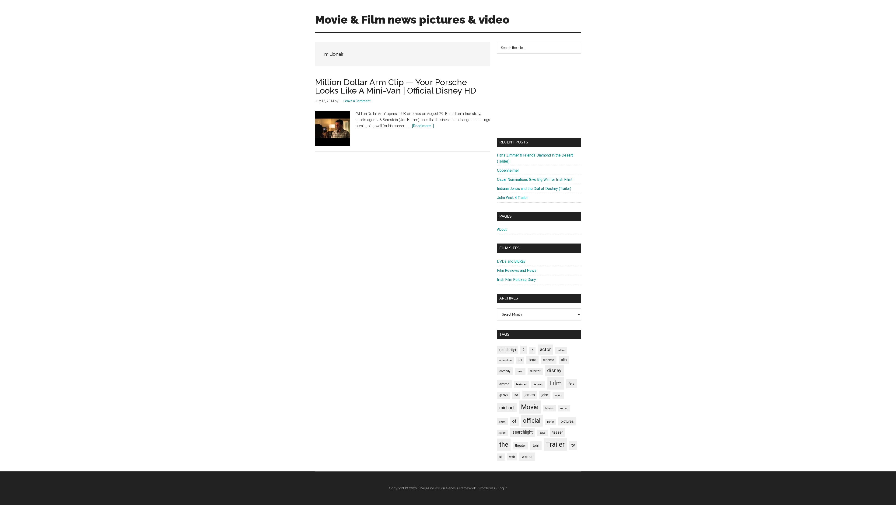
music (564, 408)
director (535, 371)
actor (545, 349)
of (514, 421)
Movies (549, 408)
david (520, 371)
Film (556, 383)
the (503, 444)
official (531, 420)
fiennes (538, 384)
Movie (530, 407)
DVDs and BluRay (511, 261)
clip (564, 360)
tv (573, 445)
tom (536, 445)
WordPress (486, 488)
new (502, 421)
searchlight (522, 432)
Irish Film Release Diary (516, 279)
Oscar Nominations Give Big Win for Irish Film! (534, 179)
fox (571, 383)
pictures (567, 421)
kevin (558, 395)
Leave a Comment (357, 101)
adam (561, 350)
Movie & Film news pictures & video (412, 19)
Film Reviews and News (516, 270)
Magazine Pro (430, 488)
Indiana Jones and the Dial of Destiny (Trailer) (534, 188)
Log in (502, 488)
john (545, 395)
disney (554, 370)
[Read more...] (423, 126)
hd (516, 395)
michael (506, 407)
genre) (503, 395)
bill (520, 360)
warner (527, 456)
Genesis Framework (461, 488)
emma (504, 384)
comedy (504, 371)
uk (500, 457)
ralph (502, 432)
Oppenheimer (508, 170)
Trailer (555, 444)
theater (520, 445)
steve (542, 432)
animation (505, 360)
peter (550, 421)
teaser (557, 432)
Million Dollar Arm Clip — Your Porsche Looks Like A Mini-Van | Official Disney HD (395, 86)
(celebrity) (507, 350)
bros (532, 360)
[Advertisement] (539, 95)
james (530, 395)
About (502, 229)
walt (512, 457)
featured (521, 384)
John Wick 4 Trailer (512, 197)
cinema (548, 360)
